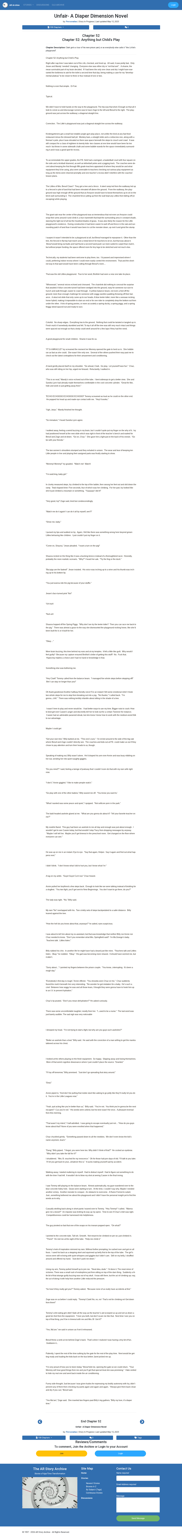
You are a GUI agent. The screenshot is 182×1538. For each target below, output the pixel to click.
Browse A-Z (91, 1486)
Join (61, 1453)
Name (122, 1473)
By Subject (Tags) (94, 1489)
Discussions (42, 5)
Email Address (126, 1484)
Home (84, 1473)
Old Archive (58, 5)
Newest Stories (93, 1483)
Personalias (71, 21)
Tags (139, 1437)
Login (173, 5)
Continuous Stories (94, 1493)
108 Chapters (55, 27)
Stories (27, 5)
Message (120, 1496)
